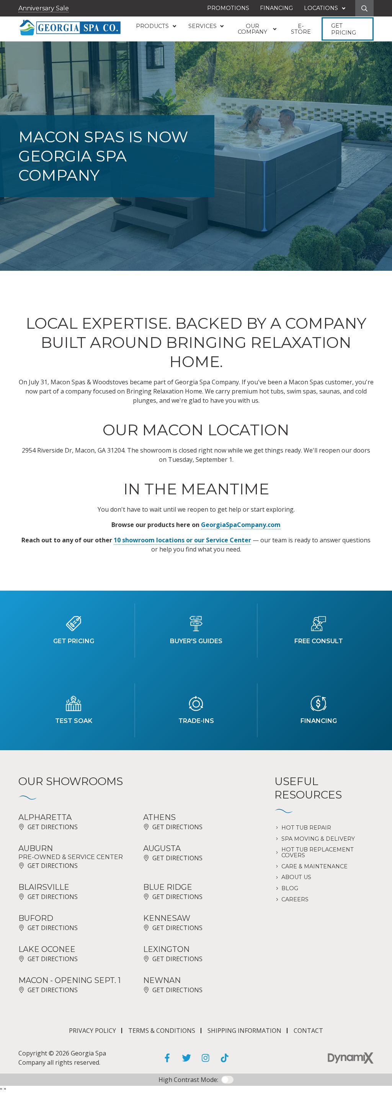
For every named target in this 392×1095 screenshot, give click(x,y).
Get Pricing (343, 29)
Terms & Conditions (161, 1030)
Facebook (167, 1057)
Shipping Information (244, 1030)
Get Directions (53, 827)
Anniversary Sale (43, 8)
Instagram (205, 1057)
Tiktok (224, 1057)
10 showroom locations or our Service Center (182, 540)
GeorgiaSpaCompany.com (241, 524)
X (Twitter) (186, 1057)
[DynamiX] (351, 1058)
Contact (308, 1030)
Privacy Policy (92, 1030)
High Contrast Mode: (188, 1079)
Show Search (364, 8)
